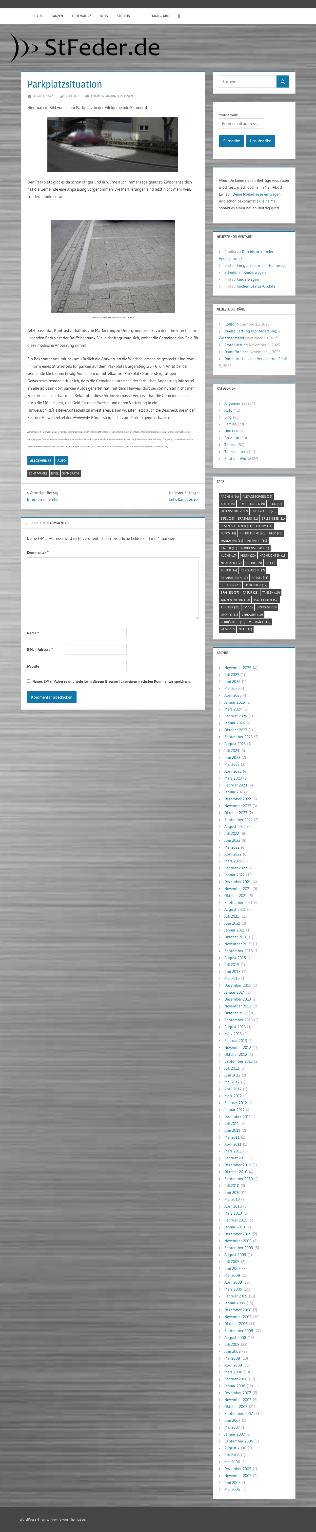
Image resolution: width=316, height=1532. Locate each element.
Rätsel (260, 578)
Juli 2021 (231, 916)
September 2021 (238, 902)
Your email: (228, 114)
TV (248, 607)
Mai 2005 (232, 1489)
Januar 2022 (234, 874)
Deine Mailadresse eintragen (257, 194)
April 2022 (232, 854)
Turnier (230, 607)
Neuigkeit (231, 563)
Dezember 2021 (237, 881)
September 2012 (238, 1061)
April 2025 (233, 695)
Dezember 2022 (237, 798)
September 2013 (238, 1019)
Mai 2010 (232, 1199)
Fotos (228, 533)
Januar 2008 (234, 1385)
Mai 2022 (231, 847)
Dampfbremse (236, 351)
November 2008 (238, 1316)
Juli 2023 (231, 750)
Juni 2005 (232, 1482)
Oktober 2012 (235, 1054)
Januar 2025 (234, 702)
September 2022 (238, 819)
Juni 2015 (232, 971)
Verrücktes (233, 622)
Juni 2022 (232, 840)
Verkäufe (252, 615)
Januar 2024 (234, 722)
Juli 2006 (231, 1454)
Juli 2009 (231, 1261)
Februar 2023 (235, 785)
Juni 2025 (232, 681)
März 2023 (233, 778)
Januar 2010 (234, 1226)
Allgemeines (41, 460)
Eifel (55, 473)
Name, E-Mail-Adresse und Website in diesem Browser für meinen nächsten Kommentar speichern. (111, 681)
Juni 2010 (232, 1192)
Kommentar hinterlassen (112, 96)
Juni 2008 (232, 1351)
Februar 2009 (235, 1296)
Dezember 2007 (237, 1392)
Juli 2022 (231, 833)
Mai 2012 (231, 1081)
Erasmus (248, 518)
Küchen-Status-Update (256, 286)
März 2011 (233, 1151)
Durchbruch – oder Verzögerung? (252, 358)
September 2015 (238, 950)
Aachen (230, 496)
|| (24, 16)
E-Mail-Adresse (40, 649)
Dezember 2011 (237, 1116)
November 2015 (237, 943)
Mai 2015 (232, 978)
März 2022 (233, 860)
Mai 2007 (232, 1427)
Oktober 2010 (235, 1171)
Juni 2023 (232, 757)
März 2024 (233, 709)
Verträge (259, 622)
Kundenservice (255, 548)
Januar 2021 (234, 930)
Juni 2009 (232, 1268)
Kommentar (38, 552)
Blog (104, 16)
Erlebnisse (273, 518)
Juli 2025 (231, 674)
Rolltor (230, 324)
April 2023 (232, 771)
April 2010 (233, 1206)
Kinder (229, 548)
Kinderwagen (255, 272)
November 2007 (237, 1399)
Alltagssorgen (257, 496)
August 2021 (235, 909)
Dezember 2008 (237, 1309)
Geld (275, 533)
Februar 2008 (235, 1378)
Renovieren (253, 570)
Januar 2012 (234, 1109)
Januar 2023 (234, 791)
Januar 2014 (234, 992)
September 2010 (238, 1178)
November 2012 (237, 1047)
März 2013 (233, 1033)
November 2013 (237, 1005)
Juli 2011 (231, 1123)
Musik (248, 555)
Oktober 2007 (235, 1406)
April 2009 (233, 1282)
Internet (257, 541)
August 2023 (235, 743)
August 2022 (235, 826)
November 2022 (237, 805)
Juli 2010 (231, 1185)
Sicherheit (255, 585)
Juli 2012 (231, 1068)
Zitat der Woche (237, 458)
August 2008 (235, 1337)
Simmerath (70, 473)
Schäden (231, 585)
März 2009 (233, 1289)
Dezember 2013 (237, 999)
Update (229, 615)
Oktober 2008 (236, 1323)
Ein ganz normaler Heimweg (261, 265)
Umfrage (267, 607)
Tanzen (57, 16)
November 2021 (237, 888)
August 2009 (235, 1254)
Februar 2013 (235, 1040)
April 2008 (233, 1365)
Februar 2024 (235, 715)
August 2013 (235, 1026)
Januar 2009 (234, 1302)
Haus (38, 16)
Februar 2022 (235, 867)
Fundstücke (252, 533)
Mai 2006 (232, 1461)
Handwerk (232, 541)
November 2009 (238, 1240)
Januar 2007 (234, 1434)
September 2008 (238, 1330)
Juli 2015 (231, 964)
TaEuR (250, 592)
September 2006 (238, 1441)
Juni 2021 (232, 923)
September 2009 (238, 1247)
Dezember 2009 (237, 1233)
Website (33, 666)
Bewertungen (251, 504)
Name (33, 633)
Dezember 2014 (237, 985)
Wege (228, 629)
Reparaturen (234, 578)
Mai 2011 (231, 1137)
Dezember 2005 (237, 1468)
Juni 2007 (232, 1420)
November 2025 (237, 667)
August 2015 (235, 957)
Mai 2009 (232, 1275)
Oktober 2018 (235, 936)
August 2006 (235, 1447)
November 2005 (238, 1475)
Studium (124, 16)
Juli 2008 (231, 1344)
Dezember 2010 (237, 1164)
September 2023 (238, 736)
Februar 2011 (235, 1157)
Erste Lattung (236, 344)
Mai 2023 (231, 764)
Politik (229, 570)
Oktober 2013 (235, 1012)
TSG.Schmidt (266, 600)
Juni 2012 (232, 1075)
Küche (229, 555)
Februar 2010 (235, 1220)
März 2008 (233, 1371)
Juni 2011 (232, 1130)
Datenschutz (234, 511)
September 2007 (238, 1413)
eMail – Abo (159, 16)
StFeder (72, 96)
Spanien (230, 592)
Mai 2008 (232, 1358)
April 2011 (232, 1144)
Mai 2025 (232, 688)
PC (271, 563)
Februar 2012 (235, 1102)
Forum (264, 526)
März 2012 (233, 1095)
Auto (62, 460)
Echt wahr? (81, 16)
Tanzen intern (236, 451)
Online (253, 563)
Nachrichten (273, 555)
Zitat (245, 629)
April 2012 (232, 1088)
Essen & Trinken (236, 526)
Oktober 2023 (235, 729)
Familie (230, 423)
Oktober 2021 (235, 895)
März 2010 (233, 1213)
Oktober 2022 (235, 812)
